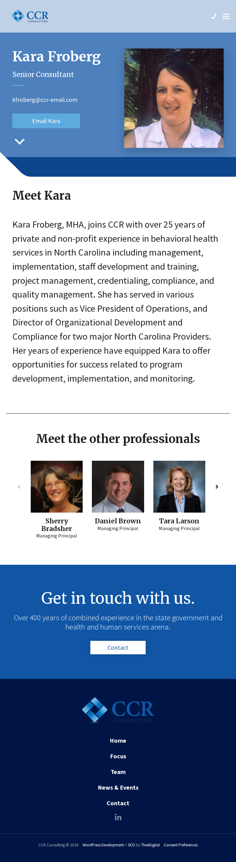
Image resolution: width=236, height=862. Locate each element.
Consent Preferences (181, 845)
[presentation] (19, 487)
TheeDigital (150, 845)
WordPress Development (103, 845)
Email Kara (46, 121)
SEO (131, 845)
